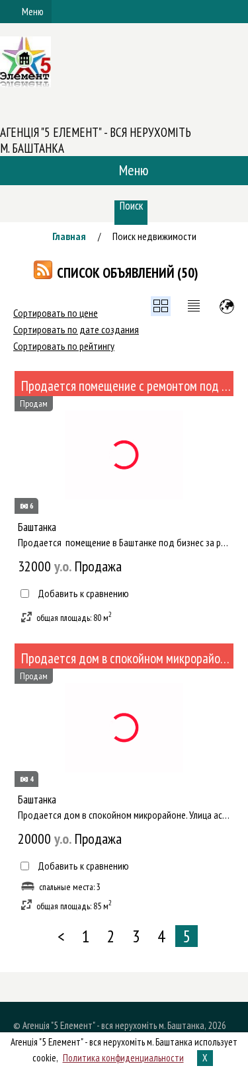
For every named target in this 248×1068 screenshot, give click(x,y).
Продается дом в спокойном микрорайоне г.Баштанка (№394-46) (127, 658)
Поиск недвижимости (154, 236)
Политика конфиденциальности (123, 1057)
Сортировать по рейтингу (63, 345)
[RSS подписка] (43, 273)
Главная (69, 236)
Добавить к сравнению (83, 593)
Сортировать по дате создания (76, 329)
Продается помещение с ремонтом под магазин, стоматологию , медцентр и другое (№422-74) (127, 386)
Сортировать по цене (55, 312)
